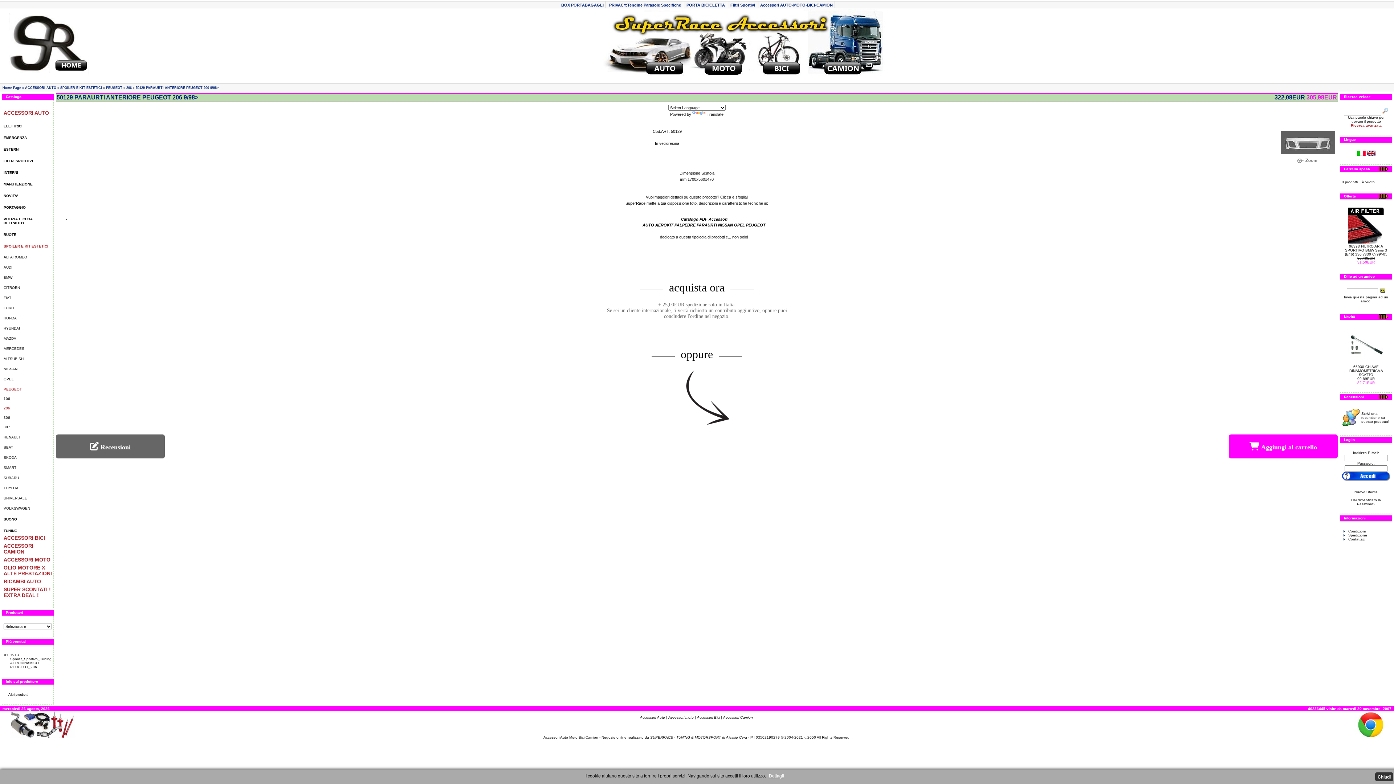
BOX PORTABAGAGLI (582, 5)
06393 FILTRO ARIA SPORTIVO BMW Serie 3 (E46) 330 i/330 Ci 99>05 (1366, 250)
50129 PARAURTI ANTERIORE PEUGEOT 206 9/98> (177, 88)
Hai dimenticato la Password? (1366, 502)
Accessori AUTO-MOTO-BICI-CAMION (796, 5)
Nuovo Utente (1366, 492)
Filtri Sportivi (743, 5)
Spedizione (1357, 535)
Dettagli (776, 775)
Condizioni (1357, 531)
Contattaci (1356, 539)
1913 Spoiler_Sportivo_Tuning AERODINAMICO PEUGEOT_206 (31, 661)
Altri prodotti (18, 695)
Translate (715, 114)
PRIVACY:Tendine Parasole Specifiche (645, 5)
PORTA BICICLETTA (705, 5)
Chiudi (1384, 776)
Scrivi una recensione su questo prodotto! (1375, 418)
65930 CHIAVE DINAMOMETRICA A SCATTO (1366, 371)
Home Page (12, 88)
